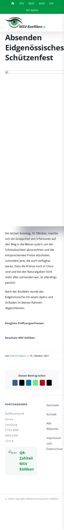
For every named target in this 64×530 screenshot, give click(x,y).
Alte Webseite (51, 426)
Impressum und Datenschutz (51, 443)
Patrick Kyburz (18, 355)
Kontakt (51, 414)
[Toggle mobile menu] (57, 22)
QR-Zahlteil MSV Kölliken (26, 461)
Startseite (51, 405)
